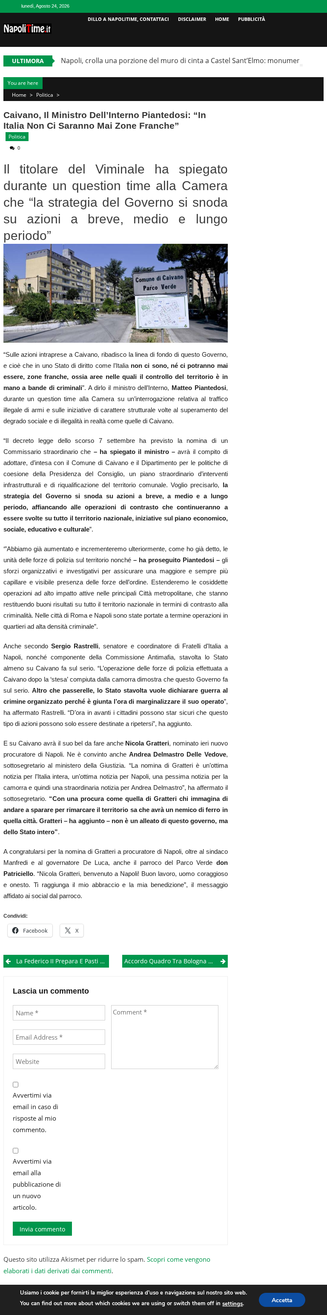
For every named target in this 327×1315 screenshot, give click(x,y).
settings (232, 1304)
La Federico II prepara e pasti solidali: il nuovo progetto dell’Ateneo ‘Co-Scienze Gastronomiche (62, 961)
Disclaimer (192, 19)
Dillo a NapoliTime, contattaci (128, 19)
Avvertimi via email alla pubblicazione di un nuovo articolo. (37, 1184)
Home (222, 19)
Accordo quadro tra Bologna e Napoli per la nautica (176, 961)
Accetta (282, 1300)
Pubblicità (251, 19)
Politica (44, 94)
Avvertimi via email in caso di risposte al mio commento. (35, 1112)
